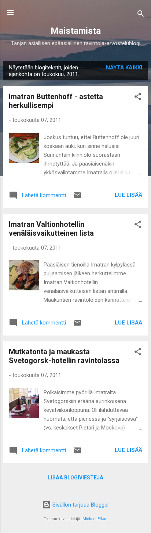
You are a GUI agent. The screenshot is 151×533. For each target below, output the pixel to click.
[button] (137, 98)
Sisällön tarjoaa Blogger (80, 504)
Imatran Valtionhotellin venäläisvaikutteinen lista (51, 229)
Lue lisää (128, 195)
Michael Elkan (94, 518)
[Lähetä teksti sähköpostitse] (77, 198)
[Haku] (140, 15)
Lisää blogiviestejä (75, 478)
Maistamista (76, 31)
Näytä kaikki (124, 67)
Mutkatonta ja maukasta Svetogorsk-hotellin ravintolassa (64, 356)
